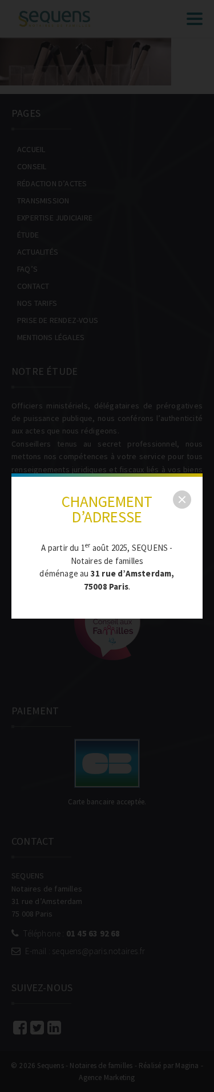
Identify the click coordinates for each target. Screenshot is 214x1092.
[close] (182, 499)
